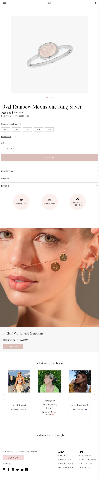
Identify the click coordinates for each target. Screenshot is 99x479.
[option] (49, 54)
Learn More (13, 346)
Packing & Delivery (87, 460)
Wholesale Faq (86, 464)
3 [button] (52, 97)
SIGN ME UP (13, 458)
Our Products (64, 460)
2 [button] (49, 97)
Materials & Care (66, 468)
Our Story (63, 455)
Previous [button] (3, 397)
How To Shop (85, 455)
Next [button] (96, 339)
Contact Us (84, 468)
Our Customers (65, 464)
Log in (4, 116)
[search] (57, 9)
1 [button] (47, 97)
